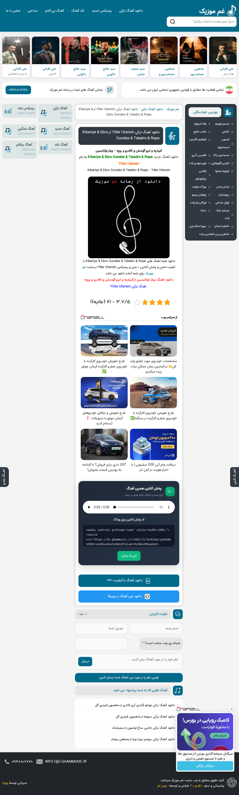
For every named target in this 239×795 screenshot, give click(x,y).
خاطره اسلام (221, 226)
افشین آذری (199, 155)
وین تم (161, 785)
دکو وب (197, 785)
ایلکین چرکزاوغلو (201, 175)
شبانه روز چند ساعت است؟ (161, 643)
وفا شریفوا (200, 123)
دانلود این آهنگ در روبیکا (125, 596)
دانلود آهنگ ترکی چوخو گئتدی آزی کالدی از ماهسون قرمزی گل (135, 705)
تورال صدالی (222, 202)
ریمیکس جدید (102, 11)
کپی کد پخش (129, 555)
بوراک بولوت (199, 186)
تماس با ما (13, 11)
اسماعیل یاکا (221, 155)
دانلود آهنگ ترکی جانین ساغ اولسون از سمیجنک (143, 728)
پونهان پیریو (199, 194)
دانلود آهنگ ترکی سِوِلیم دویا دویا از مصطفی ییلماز (143, 739)
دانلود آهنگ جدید (166, 157)
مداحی (33, 11)
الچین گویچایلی (220, 163)
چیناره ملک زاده (222, 214)
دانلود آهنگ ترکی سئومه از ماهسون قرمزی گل (145, 716)
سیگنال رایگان (205, 766)
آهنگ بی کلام (54, 11)
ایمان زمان (222, 186)
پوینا (5, 783)
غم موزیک (218, 11)
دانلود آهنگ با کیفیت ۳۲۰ (125, 580)
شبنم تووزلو (222, 123)
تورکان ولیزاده (198, 202)
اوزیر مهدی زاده (197, 163)
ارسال (85, 661)
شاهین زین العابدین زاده (214, 234)
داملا (203, 210)
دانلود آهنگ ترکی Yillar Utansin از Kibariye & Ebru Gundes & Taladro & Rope (121, 135)
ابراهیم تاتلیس (197, 139)
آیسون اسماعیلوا (223, 143)
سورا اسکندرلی (198, 226)
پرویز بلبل (223, 194)
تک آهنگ (77, 11)
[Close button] (231, 709)
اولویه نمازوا (222, 171)
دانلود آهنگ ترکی (131, 11)
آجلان (225, 131)
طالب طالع (200, 131)
